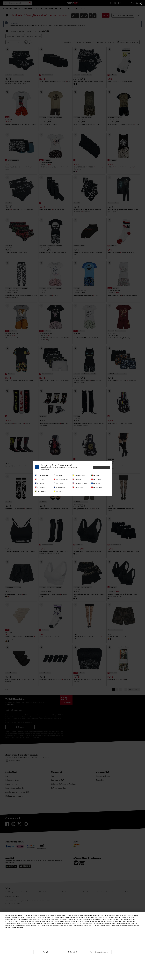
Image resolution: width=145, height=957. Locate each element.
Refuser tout (72, 952)
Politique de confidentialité (15, 928)
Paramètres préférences (99, 952)
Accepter (46, 952)
